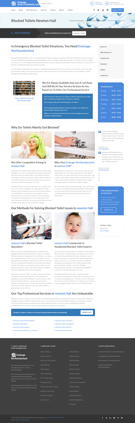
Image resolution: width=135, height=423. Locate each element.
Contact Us (86, 312)
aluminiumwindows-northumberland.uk (111, 352)
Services (44, 10)
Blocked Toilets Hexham (21, 327)
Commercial (104, 58)
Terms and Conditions (53, 417)
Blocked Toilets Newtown (64, 330)
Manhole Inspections (47, 391)
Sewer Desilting (75, 374)
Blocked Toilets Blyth (20, 324)
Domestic (103, 64)
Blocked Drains (74, 356)
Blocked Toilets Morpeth (63, 327)
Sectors (53, 10)
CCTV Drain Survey (47, 378)
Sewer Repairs (74, 391)
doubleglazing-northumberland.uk (109, 356)
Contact (70, 10)
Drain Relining (45, 365)
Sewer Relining (74, 387)
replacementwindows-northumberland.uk (105, 366)
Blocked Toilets (75, 369)
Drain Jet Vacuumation (48, 360)
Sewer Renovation (76, 395)
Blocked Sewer (74, 360)
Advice (61, 10)
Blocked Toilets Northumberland (24, 321)
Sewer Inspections (76, 378)
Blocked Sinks (74, 365)
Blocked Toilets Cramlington (65, 324)
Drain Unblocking (46, 374)
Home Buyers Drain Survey (49, 387)
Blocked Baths (74, 352)
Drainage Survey (46, 382)
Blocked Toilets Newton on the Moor (25, 330)
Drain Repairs (45, 369)
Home (13, 10)
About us (103, 47)
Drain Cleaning (45, 352)
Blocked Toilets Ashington (64, 321)
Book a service (118, 10)
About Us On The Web (22, 420)
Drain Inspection (46, 356)
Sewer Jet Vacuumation (77, 382)
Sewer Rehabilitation (76, 400)
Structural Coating (47, 395)
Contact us (104, 75)
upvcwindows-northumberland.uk (109, 360)
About (21, 10)
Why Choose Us (31, 10)
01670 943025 (99, 4)
